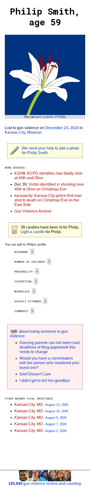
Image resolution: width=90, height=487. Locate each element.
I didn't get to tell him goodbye (44, 380)
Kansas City (15, 132)
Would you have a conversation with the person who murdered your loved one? (49, 362)
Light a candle (33, 232)
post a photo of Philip (51, 117)
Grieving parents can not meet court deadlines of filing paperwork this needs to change (49, 347)
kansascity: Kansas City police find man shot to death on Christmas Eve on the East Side (48, 200)
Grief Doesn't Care (35, 374)
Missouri (34, 132)
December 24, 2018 (62, 128)
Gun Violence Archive (32, 211)
